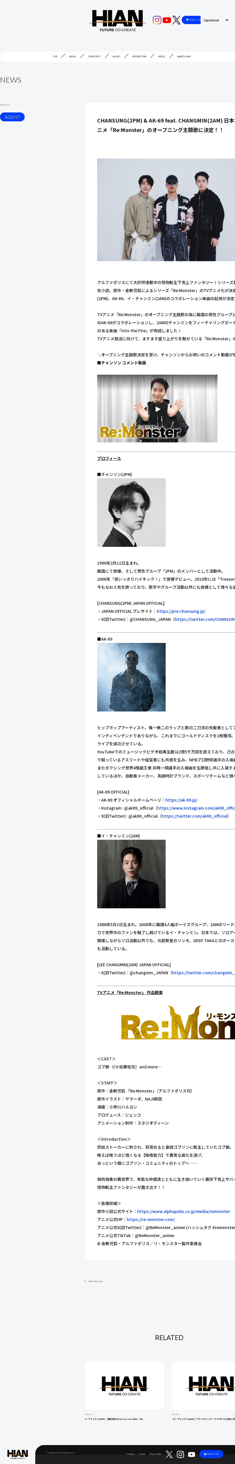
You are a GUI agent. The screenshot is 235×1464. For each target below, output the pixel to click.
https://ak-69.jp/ (181, 800)
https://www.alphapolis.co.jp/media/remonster (183, 1211)
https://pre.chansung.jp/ (181, 611)
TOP (55, 56)
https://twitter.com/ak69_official (194, 816)
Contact (142, 1454)
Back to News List (96, 1281)
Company (130, 1454)
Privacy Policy (155, 1454)
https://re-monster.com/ (151, 1219)
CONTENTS (94, 56)
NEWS (72, 56)
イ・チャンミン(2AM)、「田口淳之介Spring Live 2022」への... (114, 1418)
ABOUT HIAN (184, 56)
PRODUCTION (139, 56)
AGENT (116, 56)
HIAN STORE (195, 20)
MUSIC (161, 56)
